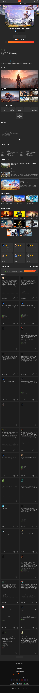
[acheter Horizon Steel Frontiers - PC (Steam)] (7, 198)
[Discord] (12, 680)
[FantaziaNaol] (22, 556)
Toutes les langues (35, 266)
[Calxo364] (22, 480)
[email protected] (12, 149)
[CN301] (16, 255)
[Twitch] (25, 680)
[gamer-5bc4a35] (3, 632)
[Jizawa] (3, 328)
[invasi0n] (3, 278)
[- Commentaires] (35, 241)
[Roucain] (16, 245)
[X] (14, 680)
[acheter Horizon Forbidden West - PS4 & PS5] (32, 198)
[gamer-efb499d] (22, 354)
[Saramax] (22, 379)
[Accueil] (3, 1)
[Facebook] (19, 680)
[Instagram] (17, 680)
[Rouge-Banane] (22, 430)
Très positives (11, 60)
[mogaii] (3, 582)
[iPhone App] (13, 683)
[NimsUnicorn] (3, 303)
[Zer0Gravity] (22, 531)
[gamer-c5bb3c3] (3, 354)
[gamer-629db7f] (3, 379)
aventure (13, 63)
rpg (29, 63)
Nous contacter (19, 668)
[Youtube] (22, 680)
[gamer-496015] (3, 455)
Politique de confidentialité (19, 665)
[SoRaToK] (3, 531)
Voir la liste (10, 52)
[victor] (3, 556)
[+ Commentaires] (37, 241)
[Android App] (20, 683)
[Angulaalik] (3, 430)
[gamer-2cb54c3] (22, 607)
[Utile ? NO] (17, 298)
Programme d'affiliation (19, 666)
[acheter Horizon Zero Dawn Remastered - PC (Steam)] (19, 198)
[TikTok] (27, 680)
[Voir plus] (10, 287)
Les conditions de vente (19, 663)
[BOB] (3, 255)
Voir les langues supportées (13, 53)
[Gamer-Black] (22, 632)
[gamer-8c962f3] (22, 303)
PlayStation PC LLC (12, 56)
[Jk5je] (3, 607)
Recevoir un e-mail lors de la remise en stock (21, 42)
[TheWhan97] (22, 455)
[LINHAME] (28, 245)
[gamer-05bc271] (22, 404)
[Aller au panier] (34, 1)
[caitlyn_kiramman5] (3, 404)
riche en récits (25, 63)
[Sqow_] (22, 582)
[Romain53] (22, 278)
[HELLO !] (22, 328)
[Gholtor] (22, 506)
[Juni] (28, 255)
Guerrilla (10, 55)
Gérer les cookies (19, 686)
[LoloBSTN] (3, 245)
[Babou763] (3, 506)
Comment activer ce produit (13, 54)
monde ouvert (9, 63)
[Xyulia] (3, 480)
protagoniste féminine (19, 63)
